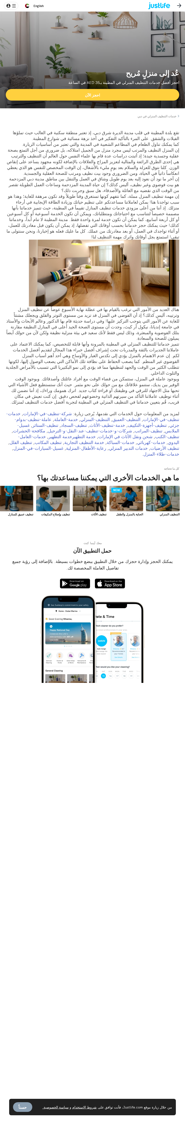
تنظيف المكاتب (48, 442)
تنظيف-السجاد (74, 425)
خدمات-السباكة (120, 442)
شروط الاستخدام (84, 1107)
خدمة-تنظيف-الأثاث (107, 425)
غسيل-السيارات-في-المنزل (38, 448)
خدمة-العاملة (66, 419)
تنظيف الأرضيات (164, 448)
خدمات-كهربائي (151, 442)
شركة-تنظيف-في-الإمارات (47, 413)
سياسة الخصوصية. (55, 1107)
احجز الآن (92, 94)
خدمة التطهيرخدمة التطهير (72, 436)
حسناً (23, 1107)
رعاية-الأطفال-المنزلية (86, 448)
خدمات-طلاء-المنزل (161, 454)
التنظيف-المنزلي (95, 419)
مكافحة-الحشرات (29, 431)
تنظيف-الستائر (45, 425)
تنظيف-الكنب (167, 436)
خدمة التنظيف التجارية (84, 442)
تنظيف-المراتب (148, 431)
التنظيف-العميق (126, 419)
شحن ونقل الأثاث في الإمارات (125, 436)
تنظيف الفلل (21, 442)
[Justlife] (162, 6)
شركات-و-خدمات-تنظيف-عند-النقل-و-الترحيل (90, 431)
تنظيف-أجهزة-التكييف (147, 425)
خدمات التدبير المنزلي (128, 448)
